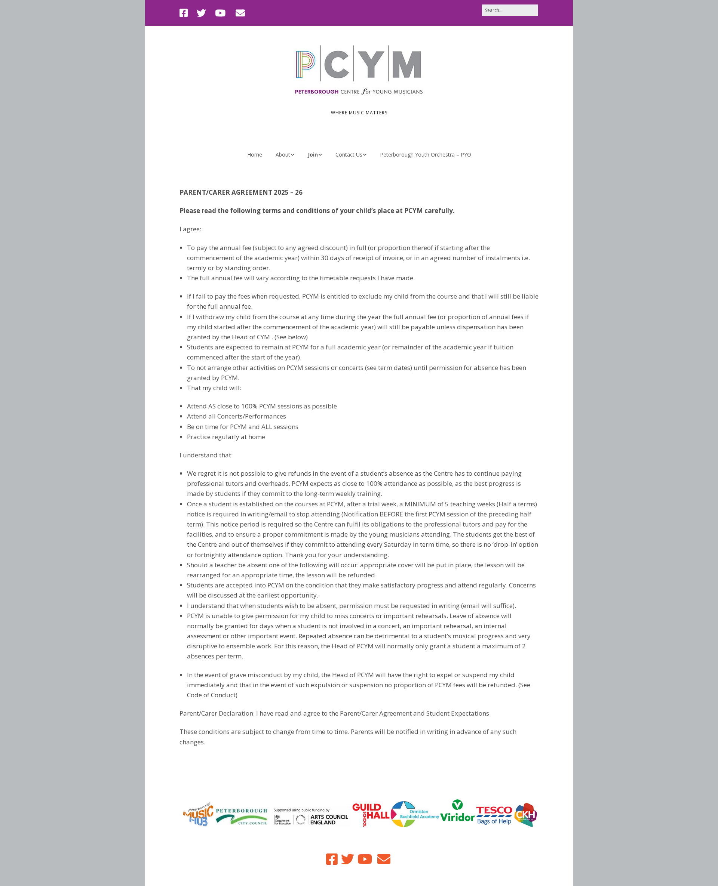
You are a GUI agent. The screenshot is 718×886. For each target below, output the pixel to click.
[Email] (240, 12)
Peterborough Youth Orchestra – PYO (425, 154)
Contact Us (348, 154)
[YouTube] (220, 12)
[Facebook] (185, 12)
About (283, 154)
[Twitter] (201, 12)
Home (254, 154)
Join (313, 154)
